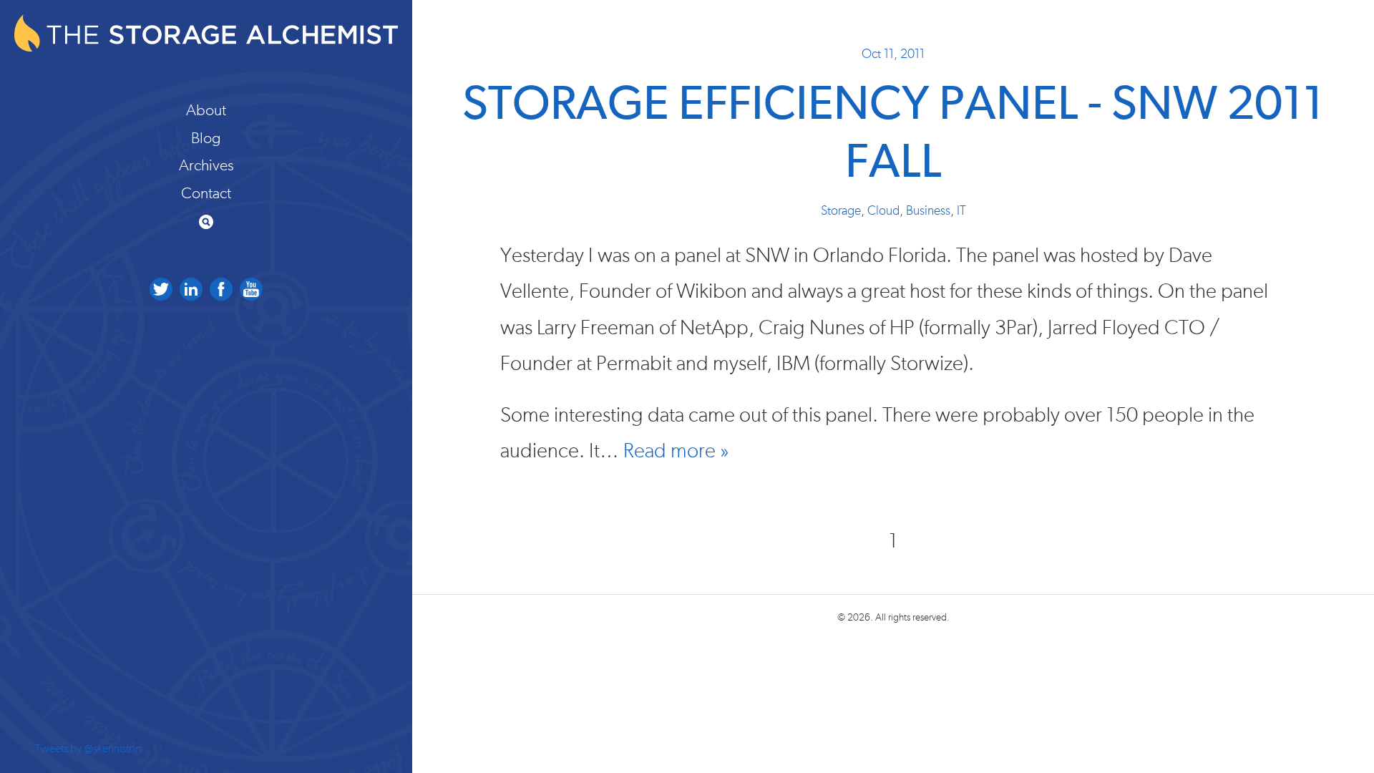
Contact (206, 193)
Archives (206, 165)
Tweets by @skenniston (88, 748)
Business (928, 211)
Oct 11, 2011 (893, 54)
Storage (841, 211)
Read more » (676, 451)
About (206, 110)
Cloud (883, 211)
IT (961, 211)
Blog (206, 138)
